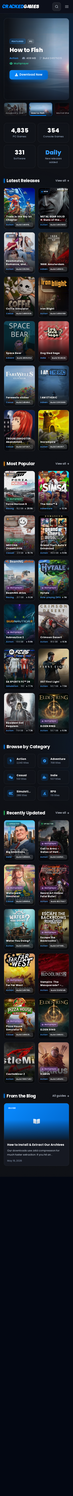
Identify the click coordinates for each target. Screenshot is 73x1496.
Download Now (30, 72)
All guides (59, 1096)
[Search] (56, 6)
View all (60, 181)
